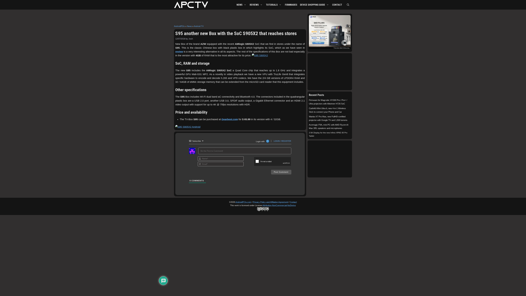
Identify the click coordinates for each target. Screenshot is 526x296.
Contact (293, 202)
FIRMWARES (291, 4)
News (189, 26)
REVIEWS (254, 4)
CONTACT (337, 4)
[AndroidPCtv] (191, 5)
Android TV (199, 26)
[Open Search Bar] (348, 5)
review (179, 51)
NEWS (239, 4)
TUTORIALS (272, 4)
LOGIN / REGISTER (282, 141)
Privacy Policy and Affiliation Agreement (270, 202)
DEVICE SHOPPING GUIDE (312, 4)
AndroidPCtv (179, 26)
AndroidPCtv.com (243, 202)
